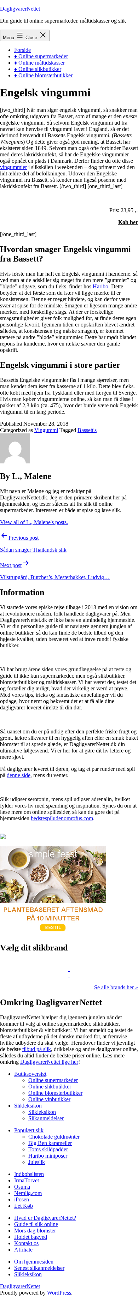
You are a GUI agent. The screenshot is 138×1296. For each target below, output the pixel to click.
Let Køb (23, 1206)
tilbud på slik (36, 1049)
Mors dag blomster (35, 1231)
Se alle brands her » (116, 987)
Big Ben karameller (50, 1143)
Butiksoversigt (30, 1074)
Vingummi (46, 430)
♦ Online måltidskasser (39, 63)
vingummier (13, 167)
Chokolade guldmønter (54, 1137)
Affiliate (23, 1250)
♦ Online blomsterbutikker (43, 75)
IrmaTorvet (26, 1180)
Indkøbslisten (29, 1174)
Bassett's (87, 430)
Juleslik (36, 1162)
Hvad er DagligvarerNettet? (45, 1218)
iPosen (21, 1199)
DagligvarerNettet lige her (49, 1062)
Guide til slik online (36, 1224)
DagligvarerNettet (20, 9)
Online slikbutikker (49, 1087)
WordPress (59, 1293)
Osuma (22, 1187)
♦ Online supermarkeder (41, 56)
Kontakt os (26, 1243)
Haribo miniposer (47, 1156)
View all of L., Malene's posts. (34, 522)
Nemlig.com (28, 1193)
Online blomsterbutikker (55, 1093)
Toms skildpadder (48, 1149)
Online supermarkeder (53, 1080)
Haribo (100, 286)
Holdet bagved (30, 1237)
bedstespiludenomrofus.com (62, 818)
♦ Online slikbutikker (37, 69)
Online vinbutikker (49, 1099)
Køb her (128, 222)
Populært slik (29, 1130)
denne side (18, 775)
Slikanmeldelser (46, 1118)
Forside (22, 50)
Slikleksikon (28, 1106)
